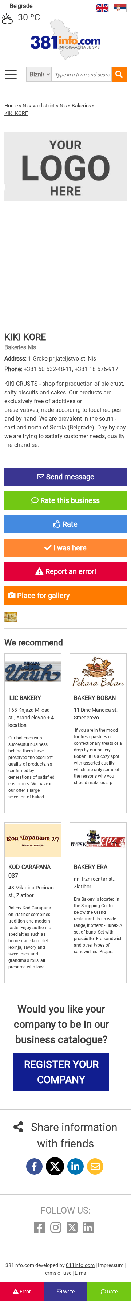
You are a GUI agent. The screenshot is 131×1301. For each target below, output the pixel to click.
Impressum (111, 1265)
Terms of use (57, 1273)
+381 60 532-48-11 (48, 369)
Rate (112, 1291)
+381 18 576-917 (96, 369)
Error (25, 1291)
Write (68, 1291)
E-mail (81, 1273)
